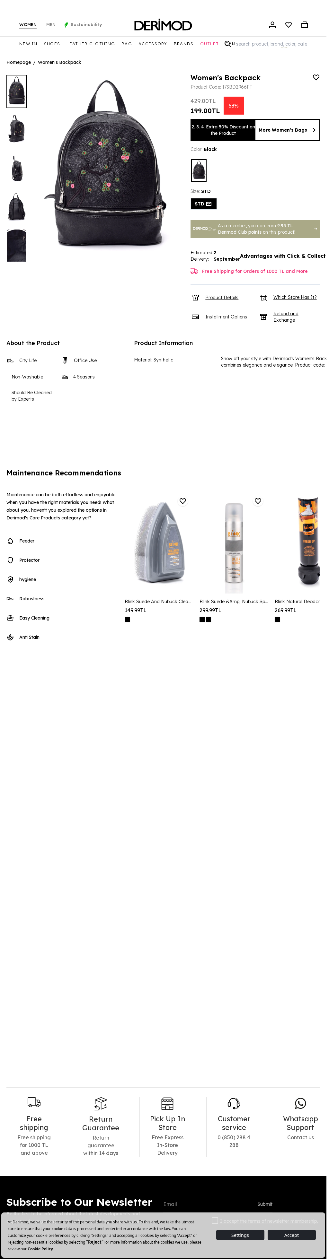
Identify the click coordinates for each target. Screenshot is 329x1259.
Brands (184, 43)
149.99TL (136, 610)
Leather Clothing (91, 43)
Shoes (52, 43)
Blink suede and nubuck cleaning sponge (159, 601)
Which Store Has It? (295, 297)
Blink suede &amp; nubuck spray (234, 601)
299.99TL (210, 610)
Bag (126, 43)
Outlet (209, 43)
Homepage (18, 62)
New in (28, 43)
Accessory (152, 43)
